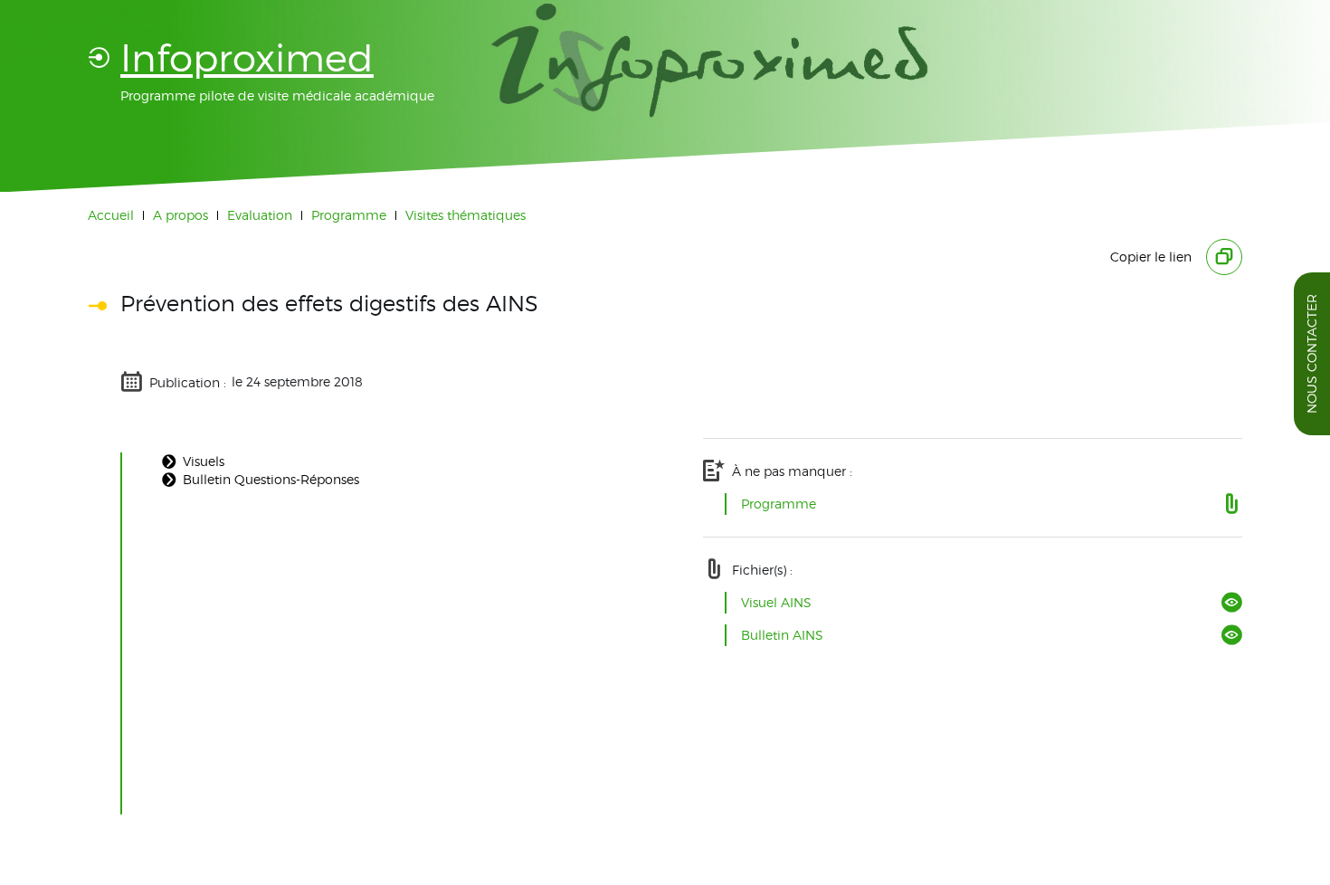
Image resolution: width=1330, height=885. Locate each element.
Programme (348, 215)
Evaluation (259, 215)
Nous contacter (1311, 354)
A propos (180, 215)
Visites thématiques (465, 215)
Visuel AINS (776, 602)
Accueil (111, 215)
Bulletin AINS (782, 634)
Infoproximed (247, 57)
